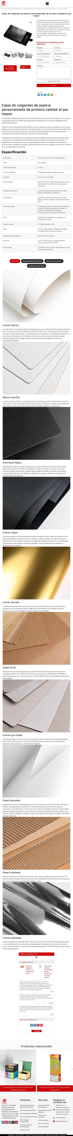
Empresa (57, 47)
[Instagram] (13, 1122)
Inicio (2, 9)
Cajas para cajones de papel (22, 9)
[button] (47, 3)
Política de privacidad (51, 1135)
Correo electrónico (43, 53)
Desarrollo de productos (42, 1116)
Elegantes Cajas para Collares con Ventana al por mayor (30, 969)
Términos (62, 1135)
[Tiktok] (9, 1122)
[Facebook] (31, 1025)
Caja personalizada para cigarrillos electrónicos (27, 1106)
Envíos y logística (43, 1120)
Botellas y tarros (25, 1130)
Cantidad (39, 59)
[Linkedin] (34, 1025)
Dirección (57, 59)
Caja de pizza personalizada (28, 1117)
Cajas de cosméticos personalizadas (26, 1125)
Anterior (3, 55)
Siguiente (33, 55)
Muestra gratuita (43, 1126)
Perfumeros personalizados (28, 1110)
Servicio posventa (43, 1123)
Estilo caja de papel (9, 9)
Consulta (39, 65)
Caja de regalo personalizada (28, 1113)
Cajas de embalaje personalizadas (43, 1106)
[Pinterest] (38, 1025)
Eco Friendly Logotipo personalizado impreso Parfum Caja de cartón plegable (48, 971)
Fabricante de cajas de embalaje (45, 1111)
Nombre (39, 47)
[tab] (15, 261)
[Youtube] (41, 1025)
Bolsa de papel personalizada (24, 1120)
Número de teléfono (61, 53)
